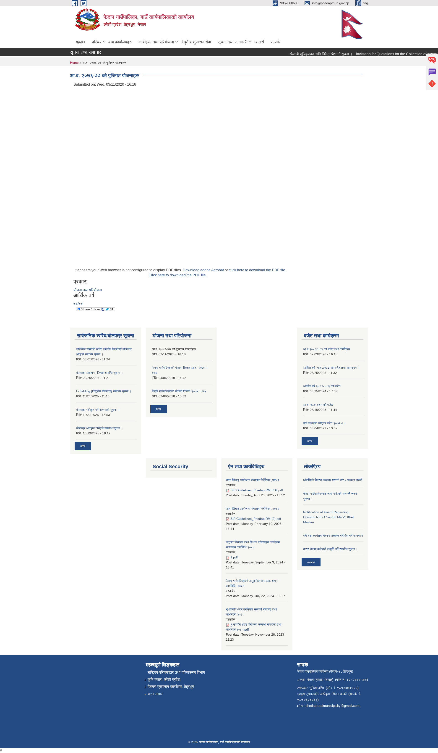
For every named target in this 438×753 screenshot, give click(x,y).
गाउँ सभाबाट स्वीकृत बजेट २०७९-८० (324, 423)
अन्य (82, 446)
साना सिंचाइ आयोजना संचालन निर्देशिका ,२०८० (252, 508)
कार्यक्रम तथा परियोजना (156, 42)
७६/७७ (78, 304)
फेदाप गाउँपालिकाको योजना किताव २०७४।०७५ (179, 391)
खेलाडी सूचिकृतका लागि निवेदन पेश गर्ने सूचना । (314, 54)
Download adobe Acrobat (204, 270)
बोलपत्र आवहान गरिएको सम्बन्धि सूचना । (99, 373)
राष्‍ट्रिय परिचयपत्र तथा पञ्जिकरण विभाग (176, 672)
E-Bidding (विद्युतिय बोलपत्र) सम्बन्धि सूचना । (103, 391)
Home (74, 62)
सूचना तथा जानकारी (232, 42)
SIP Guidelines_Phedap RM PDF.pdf (256, 490)
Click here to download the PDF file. (178, 275)
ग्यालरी (259, 42)
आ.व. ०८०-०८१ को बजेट (318, 405)
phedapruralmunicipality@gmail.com (332, 706)
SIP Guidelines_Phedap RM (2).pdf (255, 518)
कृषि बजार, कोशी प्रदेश (164, 679)
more (311, 562)
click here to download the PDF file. (257, 270)
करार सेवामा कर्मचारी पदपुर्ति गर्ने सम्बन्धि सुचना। (330, 549)
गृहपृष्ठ (80, 42)
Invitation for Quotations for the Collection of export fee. (393, 54)
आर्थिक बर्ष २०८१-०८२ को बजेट (321, 386)
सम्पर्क (275, 42)
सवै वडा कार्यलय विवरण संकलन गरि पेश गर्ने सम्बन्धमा (333, 535)
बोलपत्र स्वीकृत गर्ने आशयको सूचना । (98, 410)
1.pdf (234, 557)
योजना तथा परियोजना (87, 290)
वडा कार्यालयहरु (120, 42)
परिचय (97, 42)
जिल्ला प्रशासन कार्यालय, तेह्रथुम (171, 686)
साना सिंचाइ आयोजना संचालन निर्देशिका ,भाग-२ (252, 480)
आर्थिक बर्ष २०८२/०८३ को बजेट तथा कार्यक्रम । (331, 368)
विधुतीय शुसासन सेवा (196, 42)
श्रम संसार (155, 694)
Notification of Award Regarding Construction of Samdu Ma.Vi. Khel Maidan (328, 517)
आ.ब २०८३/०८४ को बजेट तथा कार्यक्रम (326, 349)
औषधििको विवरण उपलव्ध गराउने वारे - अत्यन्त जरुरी (332, 480)
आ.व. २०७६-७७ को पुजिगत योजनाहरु (174, 349)
